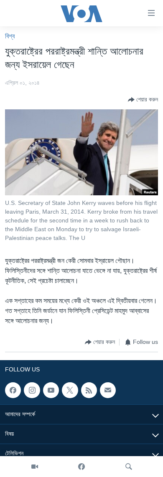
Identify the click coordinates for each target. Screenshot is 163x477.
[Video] (34, 466)
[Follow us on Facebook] (13, 390)
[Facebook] (81, 466)
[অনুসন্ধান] (128, 466)
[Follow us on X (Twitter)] (70, 390)
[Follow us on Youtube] (51, 390)
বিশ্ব (10, 36)
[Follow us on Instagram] (32, 390)
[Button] (143, 100)
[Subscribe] (108, 390)
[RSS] (89, 390)
